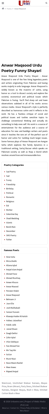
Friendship (10, 184)
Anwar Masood (12, 286)
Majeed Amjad (12, 371)
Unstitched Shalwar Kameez (26, 383)
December (10, 231)
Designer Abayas (17, 389)
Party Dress (26, 386)
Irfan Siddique (12, 341)
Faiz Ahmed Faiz (13, 346)
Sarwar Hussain (12, 312)
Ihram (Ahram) (13, 386)
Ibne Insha (10, 257)
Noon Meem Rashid (14, 363)
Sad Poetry (11, 171)
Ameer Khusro (12, 282)
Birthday (10, 188)
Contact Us (14, 408)
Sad (8, 176)
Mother (9, 210)
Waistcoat (6, 383)
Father (9, 239)
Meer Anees (11, 367)
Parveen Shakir (12, 291)
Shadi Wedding (12, 218)
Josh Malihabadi (13, 308)
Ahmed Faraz (11, 274)
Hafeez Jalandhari (14, 320)
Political (9, 193)
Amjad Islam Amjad (14, 269)
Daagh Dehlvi (11, 333)
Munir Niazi (11, 358)
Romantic (10, 197)
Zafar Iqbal (11, 337)
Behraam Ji (11, 299)
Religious (10, 201)
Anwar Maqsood (13, 295)
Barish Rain (10, 227)
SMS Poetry (11, 235)
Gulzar (9, 354)
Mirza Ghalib (11, 261)
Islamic (9, 222)
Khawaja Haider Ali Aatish (16, 316)
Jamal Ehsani (11, 329)
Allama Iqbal (11, 265)
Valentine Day (12, 214)
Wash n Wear (33, 389)
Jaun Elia (10, 303)
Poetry (9, 9)
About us (5, 408)
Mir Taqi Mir (11, 350)
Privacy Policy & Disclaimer (30, 408)
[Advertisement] (24, 36)
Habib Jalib (11, 325)
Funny (9, 180)
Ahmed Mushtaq (13, 278)
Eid (7, 205)
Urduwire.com (17, 401)
